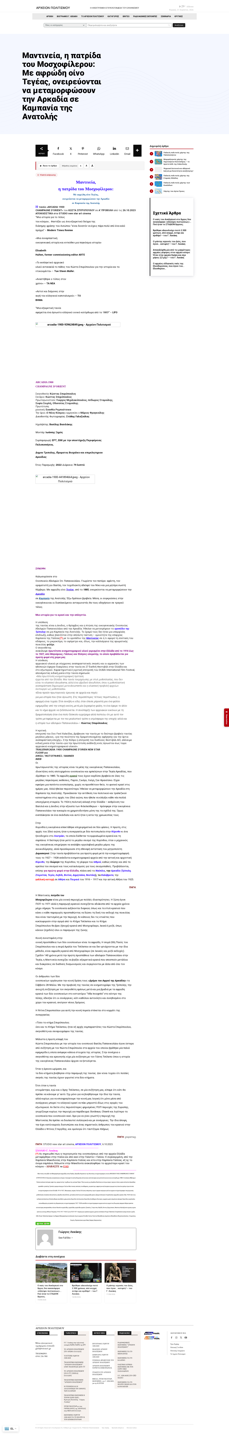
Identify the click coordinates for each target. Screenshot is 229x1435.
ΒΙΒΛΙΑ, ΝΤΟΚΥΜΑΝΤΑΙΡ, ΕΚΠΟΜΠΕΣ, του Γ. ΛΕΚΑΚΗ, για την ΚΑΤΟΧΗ (103, 1381)
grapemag (130, 1137)
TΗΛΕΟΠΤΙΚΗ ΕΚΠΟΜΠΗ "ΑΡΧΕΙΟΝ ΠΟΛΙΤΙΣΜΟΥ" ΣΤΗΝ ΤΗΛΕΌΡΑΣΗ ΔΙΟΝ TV (74, 1364)
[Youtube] (185, 1337)
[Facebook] (171, 1337)
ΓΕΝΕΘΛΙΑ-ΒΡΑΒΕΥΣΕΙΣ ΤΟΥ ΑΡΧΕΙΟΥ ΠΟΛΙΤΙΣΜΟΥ (103, 1361)
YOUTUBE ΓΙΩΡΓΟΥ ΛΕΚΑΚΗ (71, 1357)
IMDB (38, 759)
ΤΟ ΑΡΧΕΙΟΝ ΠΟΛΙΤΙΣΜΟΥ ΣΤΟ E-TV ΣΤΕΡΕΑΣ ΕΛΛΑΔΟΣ (74, 1373)
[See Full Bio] (72, 1238)
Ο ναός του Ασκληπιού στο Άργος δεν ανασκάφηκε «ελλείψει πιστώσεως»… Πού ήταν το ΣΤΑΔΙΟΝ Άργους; (172, 222)
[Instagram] (176, 1337)
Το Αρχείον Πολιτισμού (177, 1354)
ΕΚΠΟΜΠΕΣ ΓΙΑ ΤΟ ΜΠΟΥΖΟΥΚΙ (125, 1352)
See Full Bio (64, 1237)
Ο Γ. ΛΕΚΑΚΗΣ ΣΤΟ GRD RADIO (127, 1376)
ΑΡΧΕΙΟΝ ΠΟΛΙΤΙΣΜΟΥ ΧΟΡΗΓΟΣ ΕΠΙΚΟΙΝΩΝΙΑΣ (102, 1366)
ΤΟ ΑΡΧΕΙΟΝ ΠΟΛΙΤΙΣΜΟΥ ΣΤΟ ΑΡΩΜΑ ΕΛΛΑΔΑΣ (74, 1350)
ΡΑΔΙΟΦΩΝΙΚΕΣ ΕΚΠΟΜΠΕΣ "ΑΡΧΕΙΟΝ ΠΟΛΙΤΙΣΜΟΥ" (126, 1344)
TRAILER (40, 749)
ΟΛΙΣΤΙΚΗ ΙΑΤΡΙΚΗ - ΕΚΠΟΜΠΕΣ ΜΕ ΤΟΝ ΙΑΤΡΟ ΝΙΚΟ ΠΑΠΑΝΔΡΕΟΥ (125, 1367)
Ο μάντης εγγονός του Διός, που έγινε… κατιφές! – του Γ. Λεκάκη (169, 242)
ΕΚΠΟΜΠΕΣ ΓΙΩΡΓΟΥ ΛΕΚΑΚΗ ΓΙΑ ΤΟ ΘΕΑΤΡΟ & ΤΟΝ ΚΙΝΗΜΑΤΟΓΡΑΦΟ (74, 1417)
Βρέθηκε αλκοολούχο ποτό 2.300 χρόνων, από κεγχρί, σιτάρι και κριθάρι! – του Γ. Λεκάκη (169, 233)
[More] (137, 151)
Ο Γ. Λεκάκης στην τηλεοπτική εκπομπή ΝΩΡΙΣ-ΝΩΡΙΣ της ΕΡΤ (75, 1343)
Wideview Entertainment (90, 1428)
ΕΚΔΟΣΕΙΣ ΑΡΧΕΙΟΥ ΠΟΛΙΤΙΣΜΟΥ (99, 1350)
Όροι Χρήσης (174, 1344)
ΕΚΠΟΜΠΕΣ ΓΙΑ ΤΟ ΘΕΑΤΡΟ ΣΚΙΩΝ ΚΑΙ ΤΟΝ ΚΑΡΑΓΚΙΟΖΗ (127, 1384)
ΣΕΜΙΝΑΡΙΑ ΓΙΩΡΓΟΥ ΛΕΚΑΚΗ (100, 1356)
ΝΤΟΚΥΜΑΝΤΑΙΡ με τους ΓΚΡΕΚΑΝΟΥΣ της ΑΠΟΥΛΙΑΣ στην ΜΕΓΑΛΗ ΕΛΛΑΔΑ (75, 1408)
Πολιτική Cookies (176, 1347)
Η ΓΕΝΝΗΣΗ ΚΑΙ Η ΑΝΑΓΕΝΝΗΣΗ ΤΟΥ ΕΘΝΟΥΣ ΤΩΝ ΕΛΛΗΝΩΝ (75, 1388)
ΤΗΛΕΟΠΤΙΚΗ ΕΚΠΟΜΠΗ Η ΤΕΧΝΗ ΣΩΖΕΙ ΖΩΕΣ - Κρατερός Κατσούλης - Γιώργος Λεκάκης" (74, 1398)
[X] (181, 1337)
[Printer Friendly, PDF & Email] (43, 1225)
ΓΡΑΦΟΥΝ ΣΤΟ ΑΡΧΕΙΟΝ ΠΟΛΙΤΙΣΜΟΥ (101, 1373)
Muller (70, 271)
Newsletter (227, 718)
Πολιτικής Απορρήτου (177, 1350)
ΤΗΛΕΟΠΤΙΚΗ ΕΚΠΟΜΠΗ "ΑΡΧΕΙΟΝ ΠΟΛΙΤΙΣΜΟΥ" (73, 1381)
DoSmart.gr (67, 1428)
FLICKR (40, 752)
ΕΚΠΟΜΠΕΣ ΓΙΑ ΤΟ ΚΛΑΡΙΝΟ (125, 1359)
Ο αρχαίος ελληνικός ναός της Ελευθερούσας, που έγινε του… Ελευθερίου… (168, 266)
